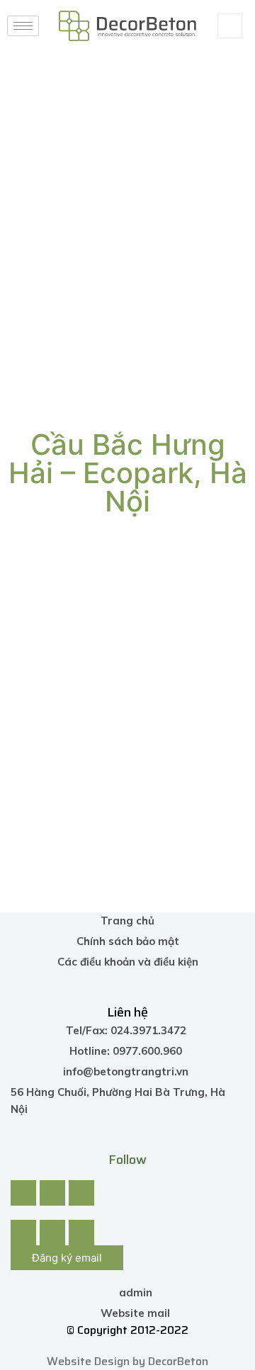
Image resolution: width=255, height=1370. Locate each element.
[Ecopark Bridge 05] (67, 816)
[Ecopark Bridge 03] (67, 714)
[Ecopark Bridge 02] (187, 612)
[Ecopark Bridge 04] (187, 714)
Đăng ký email (67, 1257)
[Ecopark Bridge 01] (67, 612)
